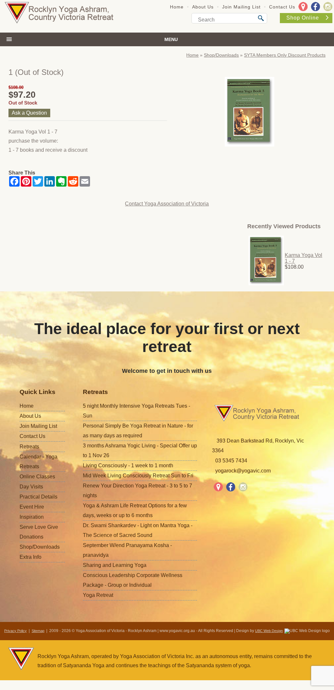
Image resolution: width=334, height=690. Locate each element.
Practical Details (38, 497)
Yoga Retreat (98, 595)
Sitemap (38, 631)
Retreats (29, 446)
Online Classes (37, 476)
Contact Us (282, 6)
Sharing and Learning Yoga (114, 565)
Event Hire (32, 507)
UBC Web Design (269, 631)
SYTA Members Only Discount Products (285, 55)
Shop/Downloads (221, 55)
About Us (203, 6)
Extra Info (30, 557)
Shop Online (302, 18)
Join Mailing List (241, 6)
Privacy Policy (15, 631)
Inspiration (32, 517)
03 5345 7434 (231, 460)
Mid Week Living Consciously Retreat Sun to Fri (138, 475)
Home (177, 6)
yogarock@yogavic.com (243, 470)
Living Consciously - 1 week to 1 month (128, 465)
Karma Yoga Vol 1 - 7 (303, 258)
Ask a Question (29, 113)
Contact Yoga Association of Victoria (167, 203)
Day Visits (31, 486)
